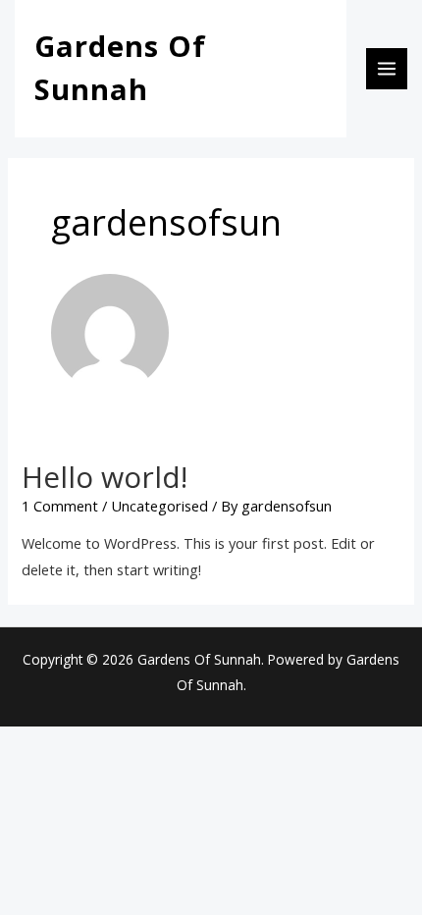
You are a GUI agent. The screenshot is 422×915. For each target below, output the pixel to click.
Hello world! (104, 477)
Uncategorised (159, 505)
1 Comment (60, 505)
